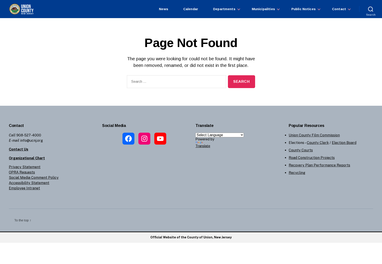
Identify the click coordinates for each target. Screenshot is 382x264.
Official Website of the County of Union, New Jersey (191, 237)
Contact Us (18, 149)
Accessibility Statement (29, 183)
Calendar (190, 9)
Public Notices (303, 9)
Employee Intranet (24, 188)
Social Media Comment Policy (34, 177)
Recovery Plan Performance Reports (319, 165)
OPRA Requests (22, 172)
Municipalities (263, 9)
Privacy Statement (24, 167)
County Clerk (318, 143)
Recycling (297, 173)
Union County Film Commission (314, 135)
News (163, 9)
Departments (224, 9)
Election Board (344, 143)
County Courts (301, 150)
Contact (339, 9)
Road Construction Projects (312, 158)
